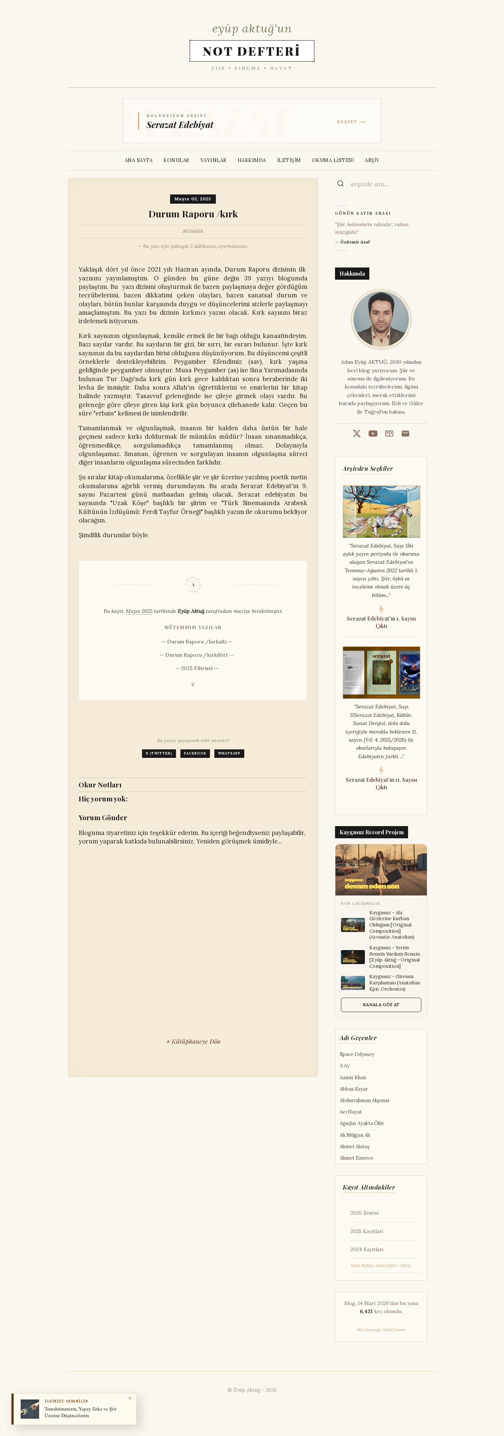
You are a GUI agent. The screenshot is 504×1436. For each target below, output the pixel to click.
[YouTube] (373, 434)
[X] (356, 434)
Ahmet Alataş (354, 1146)
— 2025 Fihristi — (196, 668)
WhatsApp (229, 753)
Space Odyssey (357, 1054)
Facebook (195, 753)
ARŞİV (372, 160)
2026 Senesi (365, 1212)
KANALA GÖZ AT (381, 1004)
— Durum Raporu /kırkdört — (196, 655)
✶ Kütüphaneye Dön (193, 1041)
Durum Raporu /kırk (193, 213)
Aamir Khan (353, 1077)
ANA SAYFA (139, 160)
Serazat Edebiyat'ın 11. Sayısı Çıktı (381, 783)
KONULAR (176, 160)
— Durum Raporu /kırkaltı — (196, 641)
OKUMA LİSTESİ (333, 160)
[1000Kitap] (389, 434)
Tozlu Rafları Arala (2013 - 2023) (381, 1265)
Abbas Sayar (354, 1089)
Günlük (195, 231)
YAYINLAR (213, 160)
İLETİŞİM (289, 160)
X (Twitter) (159, 753)
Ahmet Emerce (356, 1158)
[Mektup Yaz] (405, 434)
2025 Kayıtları (367, 1231)
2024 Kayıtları (367, 1249)
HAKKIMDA (252, 160)
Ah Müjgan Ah (355, 1135)
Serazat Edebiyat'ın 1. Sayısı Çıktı (381, 622)
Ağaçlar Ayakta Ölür (362, 1123)
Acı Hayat (351, 1112)
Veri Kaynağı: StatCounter (381, 1329)
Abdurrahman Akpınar (365, 1100)
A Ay (344, 1066)
